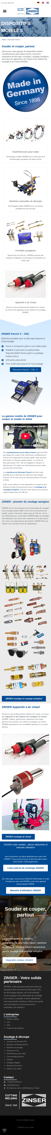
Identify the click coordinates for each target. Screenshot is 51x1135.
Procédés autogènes (25, 250)
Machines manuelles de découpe (25, 201)
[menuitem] (38, 2)
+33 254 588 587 (7, 3)
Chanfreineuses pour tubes (25, 152)
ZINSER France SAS (25, 1127)
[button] (4, 11)
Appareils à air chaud (25, 302)
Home (4, 40)
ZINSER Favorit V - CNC (15, 333)
